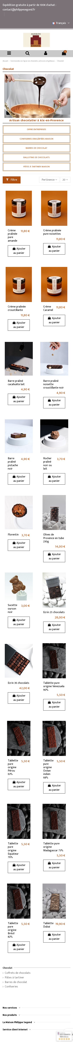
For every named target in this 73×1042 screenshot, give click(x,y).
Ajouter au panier (19, 250)
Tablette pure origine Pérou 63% (13, 767)
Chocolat (7, 967)
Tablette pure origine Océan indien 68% (48, 769)
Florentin (13, 534)
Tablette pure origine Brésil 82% (13, 930)
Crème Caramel (48, 308)
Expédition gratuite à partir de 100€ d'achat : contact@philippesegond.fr (29, 7)
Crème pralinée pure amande (12, 235)
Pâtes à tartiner (14, 977)
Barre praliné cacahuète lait (16, 383)
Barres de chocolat (16, 982)
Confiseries (11, 986)
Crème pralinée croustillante (17, 308)
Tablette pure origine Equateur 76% (13, 850)
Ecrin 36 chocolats (18, 683)
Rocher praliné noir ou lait (47, 463)
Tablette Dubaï (48, 925)
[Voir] (30, 196)
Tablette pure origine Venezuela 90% (53, 686)
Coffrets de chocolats (17, 973)
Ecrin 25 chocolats (54, 612)
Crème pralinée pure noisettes (52, 232)
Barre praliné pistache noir (13, 463)
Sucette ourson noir (12, 608)
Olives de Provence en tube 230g (53, 538)
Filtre (13, 179)
